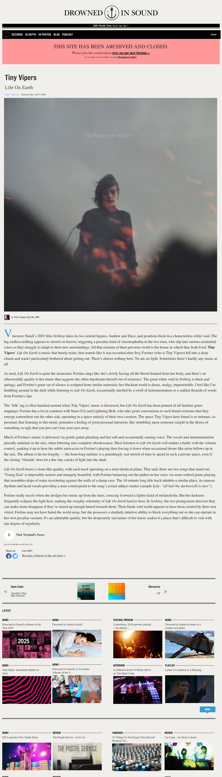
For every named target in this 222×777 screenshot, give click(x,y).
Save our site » (111, 25)
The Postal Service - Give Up (69, 737)
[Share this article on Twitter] (15, 556)
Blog (57, 34)
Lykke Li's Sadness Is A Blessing (183, 669)
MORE (207, 709)
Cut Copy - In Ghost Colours (181, 737)
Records (17, 34)
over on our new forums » (131, 52)
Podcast (67, 34)
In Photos (45, 34)
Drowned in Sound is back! (67, 624)
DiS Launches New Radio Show (20, 737)
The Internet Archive (127, 57)
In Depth (30, 34)
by (18, 317)
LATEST (6, 611)
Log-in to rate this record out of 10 (18, 544)
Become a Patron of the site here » (44, 555)
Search (213, 34)
